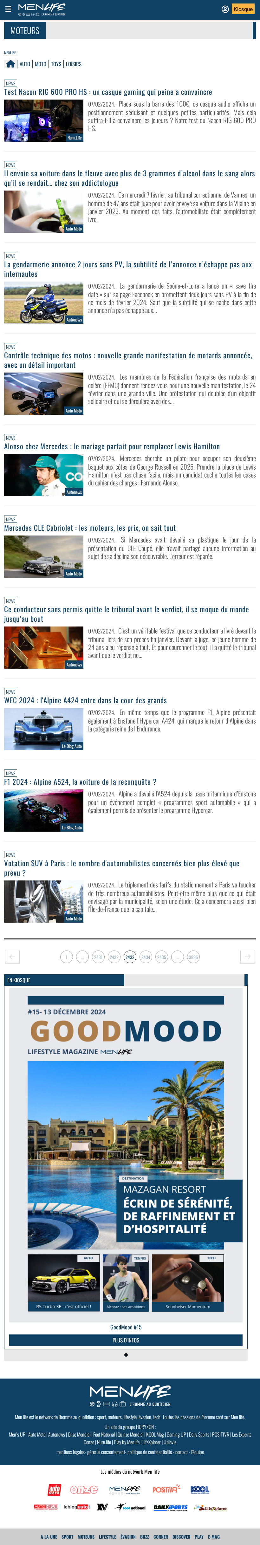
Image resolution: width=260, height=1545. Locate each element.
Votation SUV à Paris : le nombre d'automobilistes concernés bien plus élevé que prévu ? (122, 867)
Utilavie (170, 1442)
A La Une (49, 1536)
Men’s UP (17, 1434)
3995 (193, 957)
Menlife (10, 52)
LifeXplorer (151, 1442)
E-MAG (214, 1536)
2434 (145, 957)
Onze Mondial (79, 1434)
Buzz (144, 1536)
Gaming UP (176, 1434)
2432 (114, 957)
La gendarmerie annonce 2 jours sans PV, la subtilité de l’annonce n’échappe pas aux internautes (128, 268)
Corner (160, 1536)
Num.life (104, 1442)
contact (181, 1452)
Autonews (56, 1434)
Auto (25, 64)
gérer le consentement (106, 1452)
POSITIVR (220, 1434)
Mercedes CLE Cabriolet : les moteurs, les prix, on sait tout (90, 527)
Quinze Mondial (130, 1434)
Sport (67, 1536)
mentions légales (70, 1452)
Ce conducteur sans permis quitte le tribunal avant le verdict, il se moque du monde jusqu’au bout (126, 613)
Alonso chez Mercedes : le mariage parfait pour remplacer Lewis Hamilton (112, 446)
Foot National (104, 1434)
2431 (98, 957)
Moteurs (86, 1536)
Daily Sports (199, 1434)
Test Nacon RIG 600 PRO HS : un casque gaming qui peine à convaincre (108, 91)
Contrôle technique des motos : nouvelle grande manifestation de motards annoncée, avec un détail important (128, 359)
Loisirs (73, 64)
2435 (161, 957)
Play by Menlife (127, 1442)
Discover (181, 1536)
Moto (40, 64)
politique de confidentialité (149, 1452)
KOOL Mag (155, 1434)
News (10, 83)
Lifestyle (107, 1536)
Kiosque (243, 9)
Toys (56, 64)
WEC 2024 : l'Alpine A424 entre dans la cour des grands (85, 700)
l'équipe (197, 1452)
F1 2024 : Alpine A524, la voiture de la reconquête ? (80, 781)
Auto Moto (36, 1434)
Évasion (128, 1536)
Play (199, 1536)
